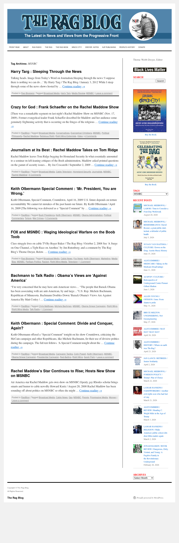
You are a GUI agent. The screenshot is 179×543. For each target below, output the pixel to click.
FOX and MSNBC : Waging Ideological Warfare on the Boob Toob (63, 234)
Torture (28, 218)
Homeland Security (82, 171)
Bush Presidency (47, 214)
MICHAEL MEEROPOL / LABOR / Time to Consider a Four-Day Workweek (156, 208)
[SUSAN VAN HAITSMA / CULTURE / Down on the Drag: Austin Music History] (137, 247)
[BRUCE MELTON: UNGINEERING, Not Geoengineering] (137, 315)
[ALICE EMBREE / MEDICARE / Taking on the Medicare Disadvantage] (137, 263)
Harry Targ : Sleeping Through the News (46, 71)
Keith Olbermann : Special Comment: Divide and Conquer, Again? (62, 325)
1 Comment (84, 261)
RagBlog (25, 132)
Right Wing (112, 306)
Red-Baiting (65, 356)
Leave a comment (103, 93)
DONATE (141, 47)
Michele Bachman (63, 306)
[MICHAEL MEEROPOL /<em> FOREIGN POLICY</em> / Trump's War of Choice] (137, 374)
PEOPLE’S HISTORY (127, 47)
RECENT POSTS (142, 200)
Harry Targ (66, 93)
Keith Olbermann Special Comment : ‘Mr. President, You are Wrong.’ (63, 191)
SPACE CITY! (77, 47)
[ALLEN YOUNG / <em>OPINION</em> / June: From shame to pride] (137, 299)
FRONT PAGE (14, 47)
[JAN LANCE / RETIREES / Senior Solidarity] (137, 361)
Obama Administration (92, 214)
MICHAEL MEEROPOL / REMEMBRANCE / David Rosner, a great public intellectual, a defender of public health (155, 228)
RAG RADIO (36, 47)
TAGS (136, 190)
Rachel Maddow (31, 135)
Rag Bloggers (27, 93)
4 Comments (90, 135)
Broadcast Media (52, 93)
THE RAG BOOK (62, 47)
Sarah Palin (89, 356)
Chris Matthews (46, 306)
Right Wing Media (58, 261)
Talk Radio (35, 309)
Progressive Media (99, 397)
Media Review (78, 93)
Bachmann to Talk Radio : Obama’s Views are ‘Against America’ (59, 278)
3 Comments (51, 218)
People (85, 397)
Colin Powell (80, 353)
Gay (70, 397)
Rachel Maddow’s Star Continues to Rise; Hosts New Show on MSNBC (63, 373)
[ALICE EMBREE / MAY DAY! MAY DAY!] (137, 332)
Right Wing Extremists (65, 135)
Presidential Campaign (48, 356)
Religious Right (47, 135)
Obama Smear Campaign (93, 306)
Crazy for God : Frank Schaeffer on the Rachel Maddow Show (65, 106)
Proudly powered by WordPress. (150, 497)
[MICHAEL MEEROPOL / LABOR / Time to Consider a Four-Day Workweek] (137, 208)
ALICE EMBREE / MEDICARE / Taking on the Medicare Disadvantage (155, 263)
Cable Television (64, 171)
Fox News (78, 258)
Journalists (97, 171)
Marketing (105, 258)
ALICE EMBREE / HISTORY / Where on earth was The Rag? (155, 345)
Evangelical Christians (81, 132)
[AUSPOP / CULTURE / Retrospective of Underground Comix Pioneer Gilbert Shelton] (137, 280)
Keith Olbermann (64, 214)
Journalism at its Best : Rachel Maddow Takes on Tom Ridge (64, 149)
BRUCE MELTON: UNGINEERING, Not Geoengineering (153, 315)
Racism (45, 261)
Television (73, 261)
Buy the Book (150, 134)
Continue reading (73, 86)
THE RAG (48, 47)
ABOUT (26, 47)
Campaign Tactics (64, 353)
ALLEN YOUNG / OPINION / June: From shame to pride (154, 299)
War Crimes (38, 218)
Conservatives (63, 132)
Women (112, 397)
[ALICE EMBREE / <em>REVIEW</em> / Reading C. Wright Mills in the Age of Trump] (137, 410)
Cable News (66, 258)
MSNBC (90, 93)
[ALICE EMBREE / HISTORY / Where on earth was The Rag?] (137, 345)
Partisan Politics (33, 261)
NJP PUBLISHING (109, 47)
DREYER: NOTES (92, 47)
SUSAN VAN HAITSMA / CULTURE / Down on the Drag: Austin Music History (155, 247)
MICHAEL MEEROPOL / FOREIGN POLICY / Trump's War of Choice (155, 374)
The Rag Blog (15, 497)
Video (80, 135)
